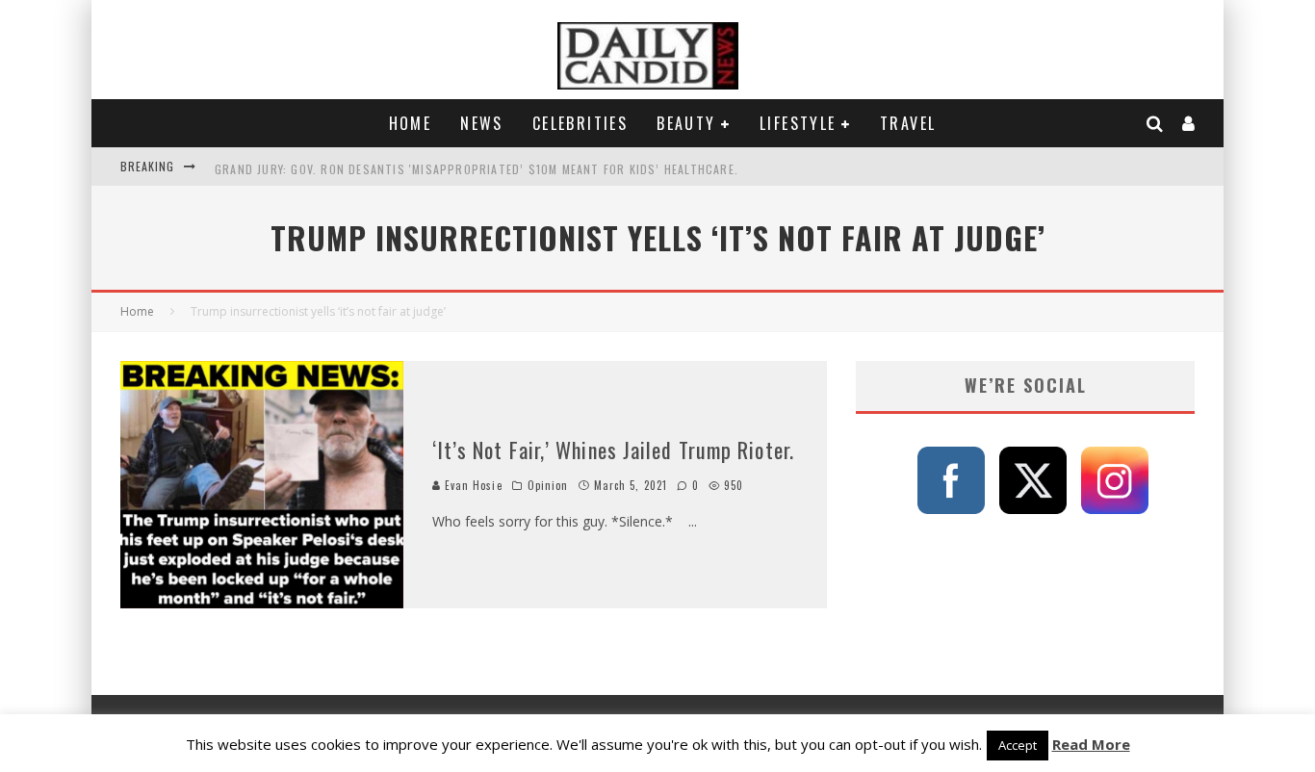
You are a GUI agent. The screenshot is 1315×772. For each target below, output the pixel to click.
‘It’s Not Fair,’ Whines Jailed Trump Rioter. (613, 449)
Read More (1091, 744)
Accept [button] (1017, 745)
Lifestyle (798, 123)
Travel (908, 123)
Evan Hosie (472, 485)
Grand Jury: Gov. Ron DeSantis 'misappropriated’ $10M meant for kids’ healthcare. (476, 166)
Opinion (548, 485)
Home (410, 123)
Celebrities (580, 123)
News (481, 123)
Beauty (686, 123)
